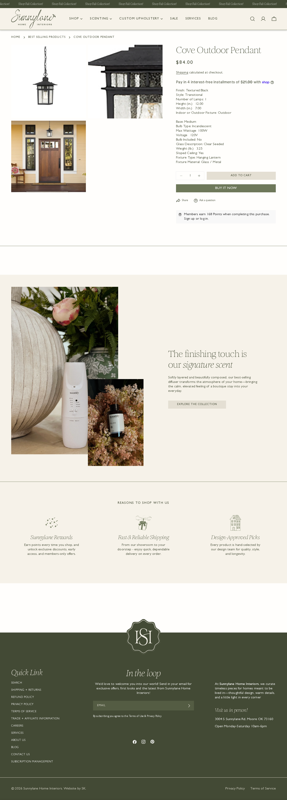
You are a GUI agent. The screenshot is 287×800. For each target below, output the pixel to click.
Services (17, 733)
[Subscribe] (189, 705)
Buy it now (226, 188)
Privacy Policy (22, 704)
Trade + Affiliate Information (35, 719)
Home (15, 37)
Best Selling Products (46, 37)
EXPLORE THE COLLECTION (197, 404)
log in (204, 219)
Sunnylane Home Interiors (42, 789)
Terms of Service (24, 711)
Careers (17, 726)
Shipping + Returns (26, 690)
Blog (15, 747)
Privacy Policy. (154, 716)
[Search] (252, 18)
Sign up (189, 219)
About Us (18, 740)
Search (16, 683)
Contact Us (20, 754)
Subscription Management (32, 762)
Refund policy (22, 697)
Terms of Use (136, 716)
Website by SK (74, 789)
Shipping (182, 73)
